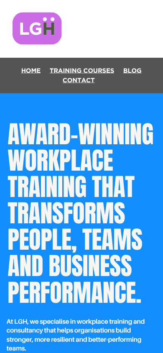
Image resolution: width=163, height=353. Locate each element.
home (31, 70)
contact (79, 80)
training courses (82, 70)
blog (132, 70)
